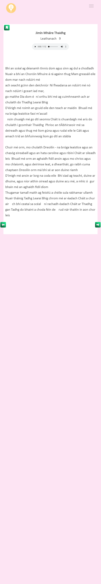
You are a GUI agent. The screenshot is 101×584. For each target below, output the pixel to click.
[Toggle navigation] (91, 6)
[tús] (7, 27)
